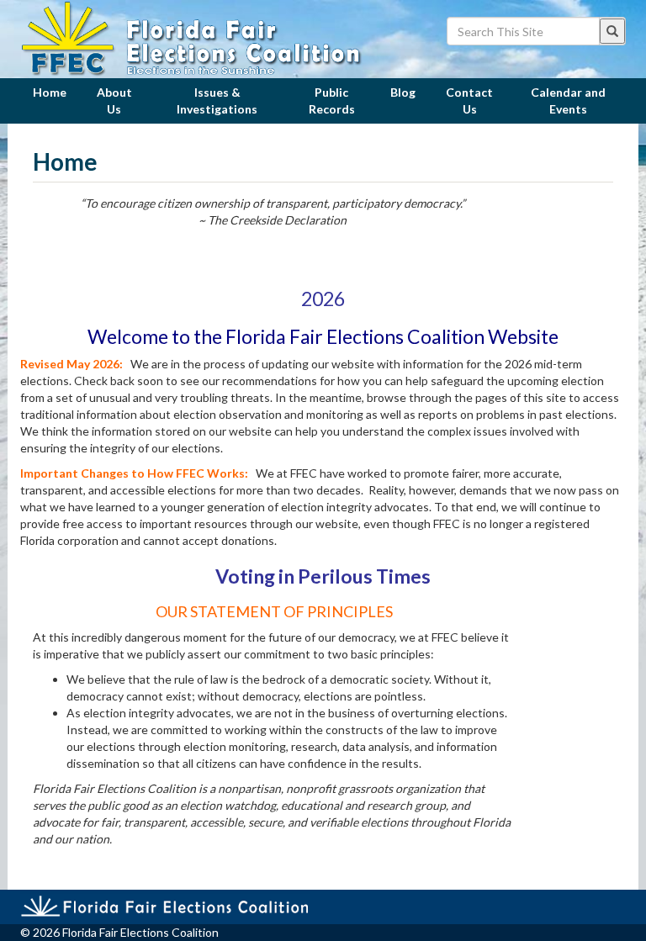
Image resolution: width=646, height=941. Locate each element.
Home (49, 92)
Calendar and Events (568, 100)
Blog (403, 92)
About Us (114, 100)
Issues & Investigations (217, 100)
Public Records (332, 100)
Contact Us (469, 100)
